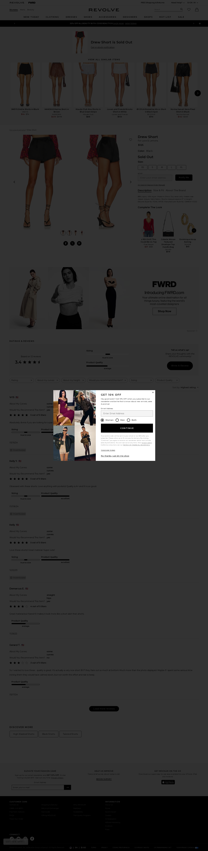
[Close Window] (153, 392)
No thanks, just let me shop (115, 456)
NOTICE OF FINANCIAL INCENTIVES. (136, 445)
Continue (127, 428)
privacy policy (147, 443)
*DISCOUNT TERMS (108, 450)
